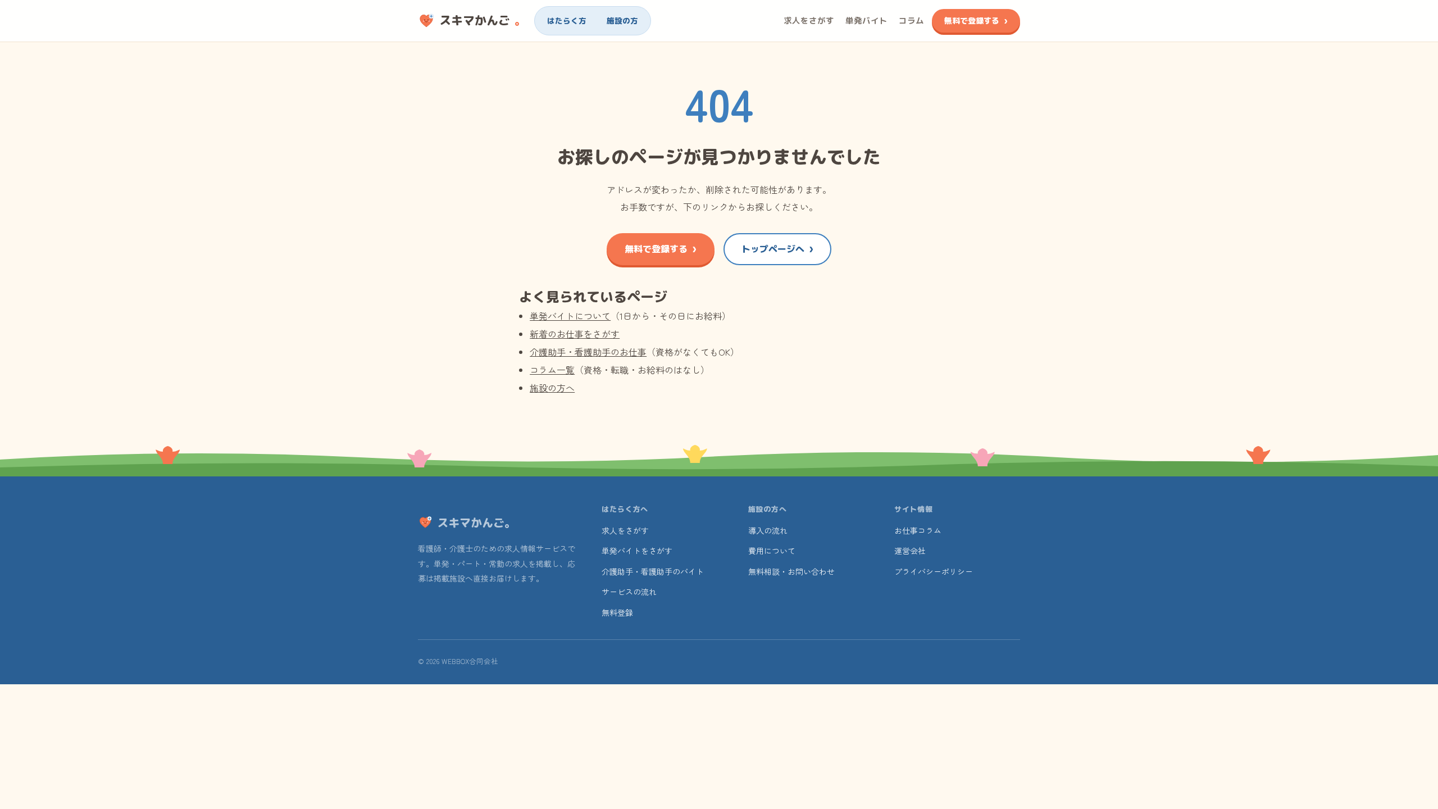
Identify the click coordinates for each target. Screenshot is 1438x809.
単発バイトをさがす (637, 550)
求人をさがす (809, 20)
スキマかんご (482, 20)
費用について (771, 550)
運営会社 (910, 550)
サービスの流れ (629, 591)
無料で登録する (971, 20)
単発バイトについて (570, 315)
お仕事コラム (917, 530)
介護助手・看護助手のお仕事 (588, 351)
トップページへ (772, 249)
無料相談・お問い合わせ (791, 571)
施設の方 (622, 20)
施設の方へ (552, 387)
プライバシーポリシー (933, 571)
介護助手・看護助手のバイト (653, 571)
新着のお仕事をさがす (575, 333)
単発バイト (866, 20)
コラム (911, 20)
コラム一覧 (552, 369)
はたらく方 (566, 20)
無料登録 (617, 612)
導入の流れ (768, 530)
